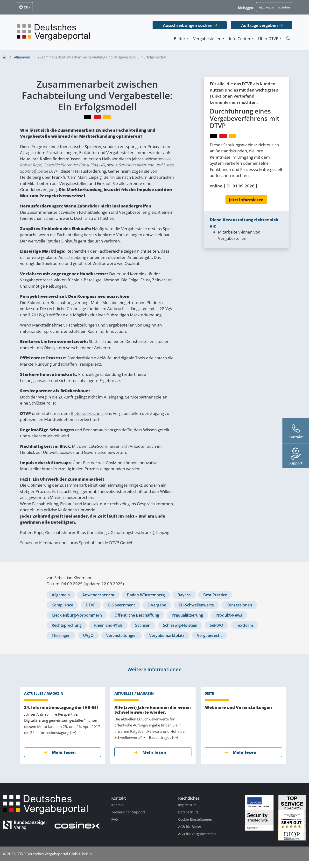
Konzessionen (239, 605)
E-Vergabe (156, 605)
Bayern (184, 595)
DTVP (91, 605)
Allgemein (61, 595)
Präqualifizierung (187, 615)
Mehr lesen (64, 752)
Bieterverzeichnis (87, 413)
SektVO (216, 625)
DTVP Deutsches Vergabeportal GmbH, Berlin (54, 853)
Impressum (187, 805)
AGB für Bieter (189, 826)
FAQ (114, 819)
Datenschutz (188, 812)
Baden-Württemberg (146, 595)
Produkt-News (229, 615)
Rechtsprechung (67, 625)
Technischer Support (128, 812)
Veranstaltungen (121, 635)
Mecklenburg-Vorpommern (77, 615)
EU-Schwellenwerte (196, 605)
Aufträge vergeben (259, 25)
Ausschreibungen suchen (187, 25)
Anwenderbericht (98, 595)
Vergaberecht (209, 635)
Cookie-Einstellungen (195, 819)
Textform (244, 625)
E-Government (121, 605)
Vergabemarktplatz (166, 635)
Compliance (62, 605)
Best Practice (215, 595)
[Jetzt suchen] (288, 38)
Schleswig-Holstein (180, 625)
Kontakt (117, 805)
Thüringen (61, 635)
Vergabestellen (207, 38)
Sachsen (142, 625)
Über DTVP (268, 38)
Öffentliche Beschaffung (136, 615)
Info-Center (240, 38)
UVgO (88, 635)
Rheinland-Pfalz (108, 625)
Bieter (179, 38)
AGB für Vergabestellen (197, 834)
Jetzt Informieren (246, 199)
